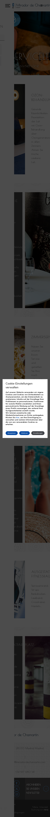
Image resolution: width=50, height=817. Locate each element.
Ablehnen (24, 433)
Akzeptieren (12, 433)
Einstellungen (38, 433)
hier (17, 417)
